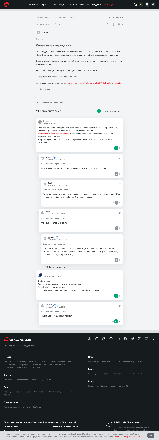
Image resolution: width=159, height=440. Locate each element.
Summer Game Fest (38, 365)
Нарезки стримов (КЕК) (120, 386)
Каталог (116, 362)
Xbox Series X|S (20, 362)
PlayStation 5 (34, 362)
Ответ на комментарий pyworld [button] (55, 189)
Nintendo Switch (48, 362)
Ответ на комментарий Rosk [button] (54, 244)
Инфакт (69, 392)
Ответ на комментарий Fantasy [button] (53, 311)
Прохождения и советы (14, 407)
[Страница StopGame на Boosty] (89, 338)
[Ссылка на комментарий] (119, 122)
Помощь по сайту (70, 422)
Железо (39, 368)
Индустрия (23, 365)
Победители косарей (121, 374)
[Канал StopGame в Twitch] (146, 338)
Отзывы (140, 362)
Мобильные (60, 365)
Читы (28, 407)
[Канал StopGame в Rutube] (125, 338)
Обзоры (34, 380)
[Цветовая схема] (141, 4)
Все (5, 362)
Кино (19, 368)
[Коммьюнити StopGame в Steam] (139, 338)
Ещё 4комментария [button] (53, 267)
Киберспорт (29, 368)
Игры (43, 4)
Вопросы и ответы (59, 17)
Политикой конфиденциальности (128, 437)
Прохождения (94, 4)
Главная (39, 17)
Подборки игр (45, 380)
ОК (150, 435)
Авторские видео (56, 392)
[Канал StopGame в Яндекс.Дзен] (111, 338)
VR (5, 365)
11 (122, 24)
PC (11, 362)
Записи (104, 386)
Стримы (80, 4)
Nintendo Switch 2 (65, 362)
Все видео (8, 392)
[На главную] (6, 4)
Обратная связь (11, 427)
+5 (133, 374)
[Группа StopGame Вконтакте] (103, 338)
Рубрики (18, 392)
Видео (62, 4)
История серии (40, 392)
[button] (39, 148)
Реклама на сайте (52, 422)
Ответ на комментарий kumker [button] (52, 164)
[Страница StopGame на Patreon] (96, 338)
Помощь (108, 4)
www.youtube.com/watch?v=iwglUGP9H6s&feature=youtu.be (94, 83)
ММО (51, 365)
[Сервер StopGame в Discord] (153, 338)
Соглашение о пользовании (65, 427)
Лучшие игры (93, 362)
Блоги (71, 4)
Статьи (52, 4)
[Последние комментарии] (147, 4)
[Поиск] (135, 4)
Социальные (9, 368)
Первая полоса (22, 380)
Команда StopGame (32, 422)
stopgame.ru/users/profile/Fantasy (53, 134)
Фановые (13, 365)
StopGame (141, 374)
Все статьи (8, 380)
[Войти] (153, 4)
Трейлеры (8, 395)
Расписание (93, 386)
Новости (33, 4)
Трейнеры (37, 407)
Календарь (106, 362)
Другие (72, 17)
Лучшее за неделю (101, 374)
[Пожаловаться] (107, 24)
